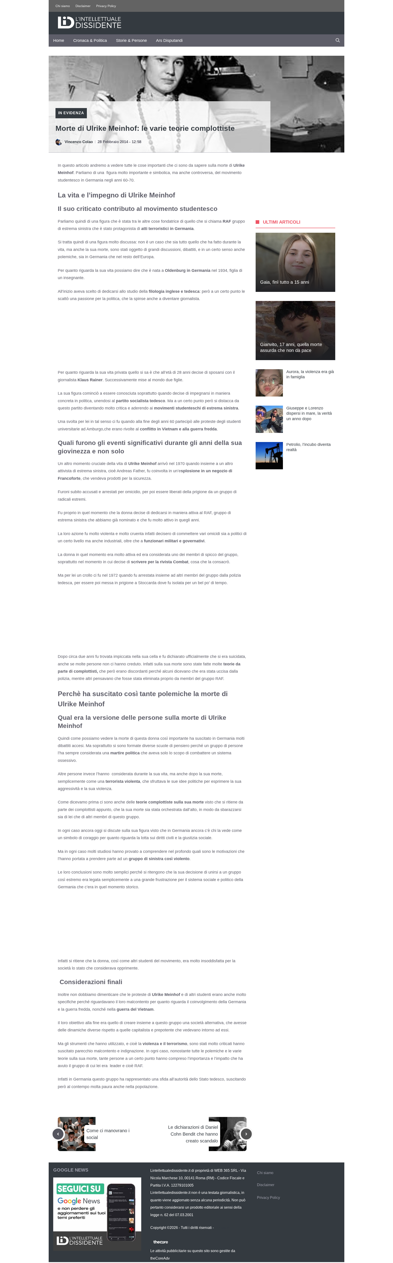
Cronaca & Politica (90, 40)
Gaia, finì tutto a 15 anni (284, 282)
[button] (337, 40)
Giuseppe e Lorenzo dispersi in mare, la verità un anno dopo (309, 413)
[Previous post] (58, 1134)
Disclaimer (83, 6)
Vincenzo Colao (79, 142)
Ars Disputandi (169, 40)
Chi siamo (62, 6)
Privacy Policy (106, 6)
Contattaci (223, 1228)
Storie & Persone (131, 40)
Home (58, 40)
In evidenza (71, 113)
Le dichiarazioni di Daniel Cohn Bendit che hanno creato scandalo (193, 1134)
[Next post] (246, 1134)
